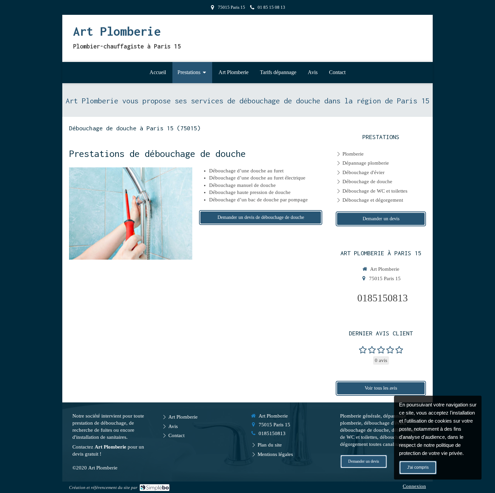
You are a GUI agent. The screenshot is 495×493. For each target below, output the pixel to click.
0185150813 (382, 297)
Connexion (414, 486)
